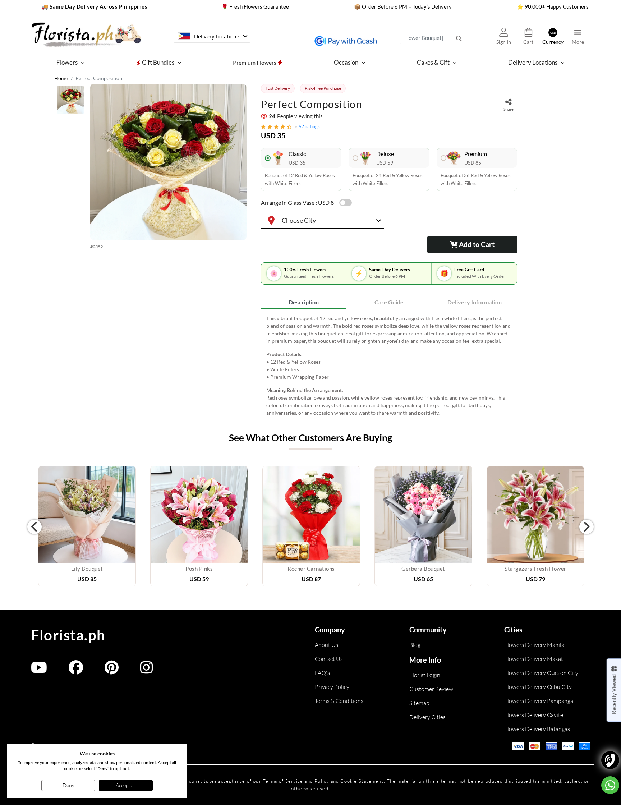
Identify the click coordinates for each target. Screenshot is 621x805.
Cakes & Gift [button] (433, 62)
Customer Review (431, 689)
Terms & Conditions (339, 700)
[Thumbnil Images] (70, 102)
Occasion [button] (346, 62)
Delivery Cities (427, 717)
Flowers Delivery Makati (534, 658)
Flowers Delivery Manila (534, 644)
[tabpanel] (389, 365)
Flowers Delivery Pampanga (538, 700)
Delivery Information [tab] (474, 302)
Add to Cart (475, 244)
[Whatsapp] (610, 785)
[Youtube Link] (39, 671)
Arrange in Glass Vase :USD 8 (297, 202)
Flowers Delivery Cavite (533, 714)
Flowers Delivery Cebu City (538, 686)
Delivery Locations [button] (532, 62)
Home (61, 78)
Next (586, 527)
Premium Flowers (255, 62)
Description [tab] (304, 302)
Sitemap (419, 703)
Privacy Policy (332, 686)
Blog (414, 644)
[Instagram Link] (146, 671)
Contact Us (329, 658)
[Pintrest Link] (112, 671)
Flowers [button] (67, 62)
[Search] (458, 38)
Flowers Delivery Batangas (537, 728)
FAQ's (322, 672)
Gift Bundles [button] (157, 62)
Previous (34, 527)
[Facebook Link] (76, 671)
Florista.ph (68, 635)
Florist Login (424, 674)
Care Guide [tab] (389, 302)
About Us (326, 644)
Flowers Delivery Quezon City (541, 672)
